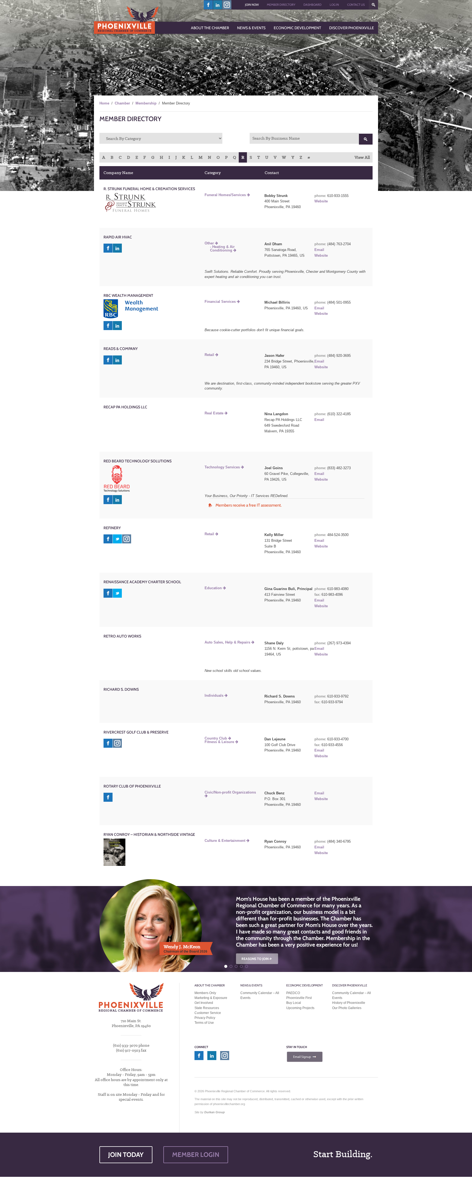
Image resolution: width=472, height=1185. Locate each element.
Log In (334, 5)
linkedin (217, 5)
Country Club (216, 738)
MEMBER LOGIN (195, 1155)
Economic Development (304, 985)
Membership (146, 103)
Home (104, 103)
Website (321, 201)
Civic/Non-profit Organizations (230, 792)
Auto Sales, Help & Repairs (228, 642)
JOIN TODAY (126, 1155)
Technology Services (223, 467)
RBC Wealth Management (128, 295)
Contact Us (356, 5)
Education (214, 588)
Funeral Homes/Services (226, 195)
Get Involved (203, 1003)
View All (362, 157)
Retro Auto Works (122, 636)
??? (373, 5)
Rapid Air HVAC (118, 237)
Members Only (205, 993)
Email (319, 250)
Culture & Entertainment (225, 841)
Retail (210, 355)
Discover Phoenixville (349, 985)
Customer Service (207, 1013)
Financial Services (221, 302)
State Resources (206, 1008)
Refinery (112, 527)
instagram (226, 5)
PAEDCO (293, 993)
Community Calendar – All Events (259, 995)
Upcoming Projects (300, 1008)
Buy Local (293, 1003)
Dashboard (312, 5)
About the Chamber (209, 985)
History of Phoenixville (348, 1003)
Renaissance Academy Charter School (142, 581)
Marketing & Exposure (210, 998)
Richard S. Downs (121, 689)
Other (210, 243)
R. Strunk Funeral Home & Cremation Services (149, 188)
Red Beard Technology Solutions (138, 461)
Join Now (252, 5)
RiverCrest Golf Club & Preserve (136, 732)
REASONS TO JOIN (257, 959)
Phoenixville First (299, 998)
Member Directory (281, 5)
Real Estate (215, 413)
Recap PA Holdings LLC (125, 407)
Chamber (122, 103)
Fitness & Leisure (220, 742)
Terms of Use (204, 1023)
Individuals (215, 695)
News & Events (251, 985)
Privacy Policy (204, 1018)
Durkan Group (214, 1112)
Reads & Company (121, 348)
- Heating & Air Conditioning (222, 248)
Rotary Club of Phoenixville (132, 786)
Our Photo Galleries (346, 1008)
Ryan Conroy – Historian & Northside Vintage (149, 834)
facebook (208, 5)
